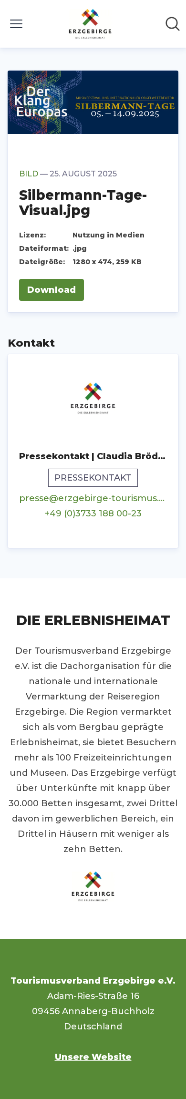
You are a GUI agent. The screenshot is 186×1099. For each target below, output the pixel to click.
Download (51, 290)
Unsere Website (93, 1057)
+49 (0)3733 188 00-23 (93, 513)
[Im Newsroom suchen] (172, 23)
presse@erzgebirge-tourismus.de (93, 498)
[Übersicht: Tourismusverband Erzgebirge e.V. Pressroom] (90, 24)
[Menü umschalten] (16, 24)
